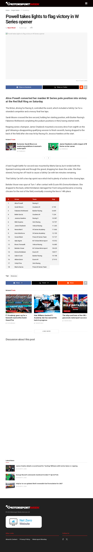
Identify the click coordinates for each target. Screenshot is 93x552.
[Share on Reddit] (81, 87)
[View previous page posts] (44, 158)
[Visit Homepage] (23, 3)
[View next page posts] (48, 158)
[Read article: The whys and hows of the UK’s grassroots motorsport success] (75, 303)
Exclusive (39, 311)
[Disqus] (46, 371)
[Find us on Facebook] (63, 539)
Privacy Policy (25, 539)
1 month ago (39, 323)
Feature (67, 311)
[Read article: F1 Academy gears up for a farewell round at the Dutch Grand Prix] (19, 303)
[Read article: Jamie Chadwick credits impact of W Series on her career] (53, 146)
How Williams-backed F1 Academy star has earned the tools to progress (45, 317)
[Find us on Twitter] (67, 539)
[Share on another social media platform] (85, 87)
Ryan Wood (11, 28)
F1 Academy (25, 10)
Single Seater (15, 10)
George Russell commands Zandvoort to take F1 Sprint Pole (37, 475)
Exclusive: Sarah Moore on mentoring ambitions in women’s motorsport (29, 146)
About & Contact (11, 539)
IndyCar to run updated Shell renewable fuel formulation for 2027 (39, 483)
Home (7, 10)
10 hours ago (11, 323)
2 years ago (21, 151)
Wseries (14, 276)
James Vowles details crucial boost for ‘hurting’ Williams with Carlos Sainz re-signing (46, 466)
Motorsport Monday (39, 539)
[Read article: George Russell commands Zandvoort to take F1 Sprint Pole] (10, 477)
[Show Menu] (86, 3)
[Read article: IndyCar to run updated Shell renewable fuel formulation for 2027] (10, 486)
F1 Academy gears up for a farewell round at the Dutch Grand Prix (16, 317)
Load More (46, 331)
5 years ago (23, 28)
